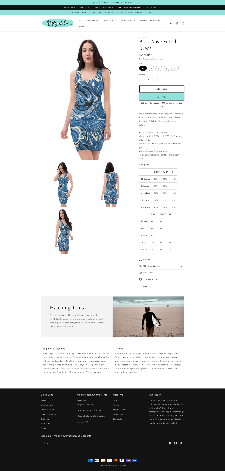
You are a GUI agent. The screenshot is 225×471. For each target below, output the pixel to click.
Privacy (116, 405)
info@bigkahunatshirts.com (90, 410)
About (43, 428)
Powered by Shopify (120, 465)
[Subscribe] (85, 443)
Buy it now (162, 97)
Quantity (142, 74)
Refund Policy (119, 414)
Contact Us (117, 419)
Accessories (46, 423)
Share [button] (144, 286)
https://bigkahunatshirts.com (91, 416)
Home (43, 400)
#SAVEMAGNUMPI (48, 405)
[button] (171, 23)
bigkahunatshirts (109, 465)
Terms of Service (120, 410)
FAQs (115, 400)
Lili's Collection (47, 410)
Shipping (142, 59)
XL (175, 68)
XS (143, 68)
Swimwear (45, 419)
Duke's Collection (48, 414)
